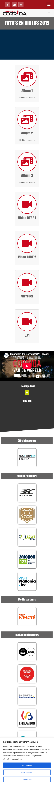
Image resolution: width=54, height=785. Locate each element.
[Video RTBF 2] (27, 243)
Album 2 (27, 133)
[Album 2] (27, 119)
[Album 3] (27, 161)
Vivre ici (27, 296)
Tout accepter (27, 765)
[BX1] (27, 321)
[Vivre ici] (27, 282)
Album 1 (27, 90)
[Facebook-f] (7, 4)
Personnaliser (27, 772)
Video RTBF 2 (27, 257)
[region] (27, 761)
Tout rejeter (27, 779)
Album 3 (27, 175)
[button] (48, 4)
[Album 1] (27, 76)
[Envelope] (14, 4)
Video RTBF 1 (27, 218)
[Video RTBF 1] (27, 204)
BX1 (27, 335)
